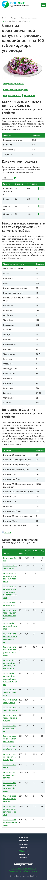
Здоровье (23, 844)
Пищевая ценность (13, 83)
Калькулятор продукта (15, 89)
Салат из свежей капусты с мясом (10, 822)
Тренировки (23, 854)
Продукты (23, 851)
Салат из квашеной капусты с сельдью (9, 757)
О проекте (23, 837)
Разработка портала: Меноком (23, 868)
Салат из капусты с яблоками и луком (10, 718)
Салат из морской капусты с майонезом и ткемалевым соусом (10, 592)
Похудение (23, 841)
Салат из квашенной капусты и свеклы (9, 739)
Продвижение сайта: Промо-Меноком (23, 871)
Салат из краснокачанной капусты (9, 775)
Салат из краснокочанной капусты (9, 799)
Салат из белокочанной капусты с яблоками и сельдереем (10, 679)
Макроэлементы (12, 95)
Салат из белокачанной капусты (10, 626)
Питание (23, 847)
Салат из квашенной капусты (9, 728)
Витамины (29, 95)
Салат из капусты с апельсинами (10, 692)
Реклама (23, 858)
